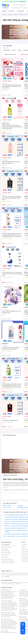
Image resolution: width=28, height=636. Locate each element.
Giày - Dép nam (23, 616)
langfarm (7, 583)
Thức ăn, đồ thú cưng (7, 609)
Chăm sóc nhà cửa (9, 610)
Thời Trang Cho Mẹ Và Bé (6, 591)
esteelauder (10, 582)
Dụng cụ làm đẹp (7, 507)
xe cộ (20, 7)
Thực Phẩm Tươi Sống (6, 600)
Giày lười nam (22, 618)
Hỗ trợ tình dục (11, 627)
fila (16, 583)
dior (6, 582)
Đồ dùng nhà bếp (4, 632)
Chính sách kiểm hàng (5, 554)
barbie (19, 582)
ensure (26, 582)
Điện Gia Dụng (4, 631)
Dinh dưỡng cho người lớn (8, 596)
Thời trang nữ (22, 590)
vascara (2, 582)
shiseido (3, 583)
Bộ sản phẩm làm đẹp (8, 628)
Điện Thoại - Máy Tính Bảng (8, 612)
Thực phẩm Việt (12, 603)
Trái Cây (3, 602)
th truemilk (15, 582)
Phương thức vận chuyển (6, 552)
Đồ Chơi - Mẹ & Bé (5, 590)
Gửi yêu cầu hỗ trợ (4, 549)
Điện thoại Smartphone (6, 614)
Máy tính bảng (7, 616)
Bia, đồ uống (5, 606)
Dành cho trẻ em (7, 608)
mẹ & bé (25, 7)
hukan (11, 583)
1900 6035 (7, 576)
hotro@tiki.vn (12, 561)
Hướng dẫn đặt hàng (5, 550)
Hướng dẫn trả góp (5, 557)
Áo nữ (20, 591)
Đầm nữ (23, 591)
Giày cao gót (21, 610)
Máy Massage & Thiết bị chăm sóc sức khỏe (9, 623)
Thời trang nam (23, 598)
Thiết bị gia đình (12, 632)
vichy (14, 583)
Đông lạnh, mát (10, 604)
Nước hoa (6, 627)
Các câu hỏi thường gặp (6, 547)
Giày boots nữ (24, 613)
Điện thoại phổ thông (7, 615)
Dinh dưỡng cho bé (7, 594)
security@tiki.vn (11, 562)
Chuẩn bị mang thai (8, 598)
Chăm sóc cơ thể (7, 622)
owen (23, 582)
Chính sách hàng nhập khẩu (6, 559)
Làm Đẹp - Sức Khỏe (6, 619)
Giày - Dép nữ (22, 609)
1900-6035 (7, 544)
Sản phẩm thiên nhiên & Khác (8, 624)
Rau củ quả (5, 603)
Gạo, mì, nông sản (7, 605)
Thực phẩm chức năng (8, 621)
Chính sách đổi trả (4, 555)
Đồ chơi (13, 591)
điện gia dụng (15, 7)
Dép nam (26, 619)
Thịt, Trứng (7, 602)
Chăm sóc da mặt (7, 505)
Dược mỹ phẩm (12, 628)
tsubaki (19, 583)
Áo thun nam (21, 600)
